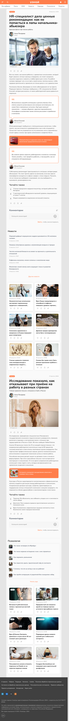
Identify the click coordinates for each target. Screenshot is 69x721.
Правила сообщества (57, 685)
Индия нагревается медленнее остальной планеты (31, 198)
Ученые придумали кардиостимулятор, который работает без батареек (35, 189)
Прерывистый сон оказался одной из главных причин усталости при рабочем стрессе (47, 607)
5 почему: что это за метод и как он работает (29, 569)
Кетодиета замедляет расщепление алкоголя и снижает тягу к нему (35, 473)
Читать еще (34, 582)
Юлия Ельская (19, 121)
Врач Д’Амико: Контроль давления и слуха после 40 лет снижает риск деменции (20, 636)
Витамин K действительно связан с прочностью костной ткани (19, 607)
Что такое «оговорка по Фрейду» (25, 546)
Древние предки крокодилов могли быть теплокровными (46, 332)
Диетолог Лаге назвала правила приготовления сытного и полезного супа (34, 504)
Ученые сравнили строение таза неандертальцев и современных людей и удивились (19, 362)
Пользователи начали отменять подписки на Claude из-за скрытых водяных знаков (20, 666)
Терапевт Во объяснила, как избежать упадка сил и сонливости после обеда (35, 499)
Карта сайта (28, 688)
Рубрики (11, 682)
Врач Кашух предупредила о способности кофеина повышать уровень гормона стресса (46, 303)
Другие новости (33, 277)
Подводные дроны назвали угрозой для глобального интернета (45, 636)
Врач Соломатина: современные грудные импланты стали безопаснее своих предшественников (33, 509)
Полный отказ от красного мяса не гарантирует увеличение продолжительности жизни (35, 141)
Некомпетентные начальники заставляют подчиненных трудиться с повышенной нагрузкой (19, 303)
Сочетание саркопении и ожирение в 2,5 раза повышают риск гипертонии (20, 333)
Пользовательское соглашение (39, 685)
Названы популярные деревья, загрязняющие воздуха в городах (32, 245)
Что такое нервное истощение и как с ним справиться (32, 552)
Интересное (19, 688)
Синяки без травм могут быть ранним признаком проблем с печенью (46, 362)
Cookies (32, 682)
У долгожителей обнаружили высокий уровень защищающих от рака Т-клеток (35, 194)
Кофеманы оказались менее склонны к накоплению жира (29, 260)
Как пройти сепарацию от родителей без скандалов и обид (34, 575)
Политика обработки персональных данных (48, 682)
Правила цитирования (8, 688)
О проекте (4, 682)
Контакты (25, 682)
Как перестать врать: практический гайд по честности (32, 563)
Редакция (18, 682)
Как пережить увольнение (23, 557)
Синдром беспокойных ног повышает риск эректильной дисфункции (46, 666)
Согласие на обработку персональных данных (15, 685)
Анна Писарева (19, 34)
